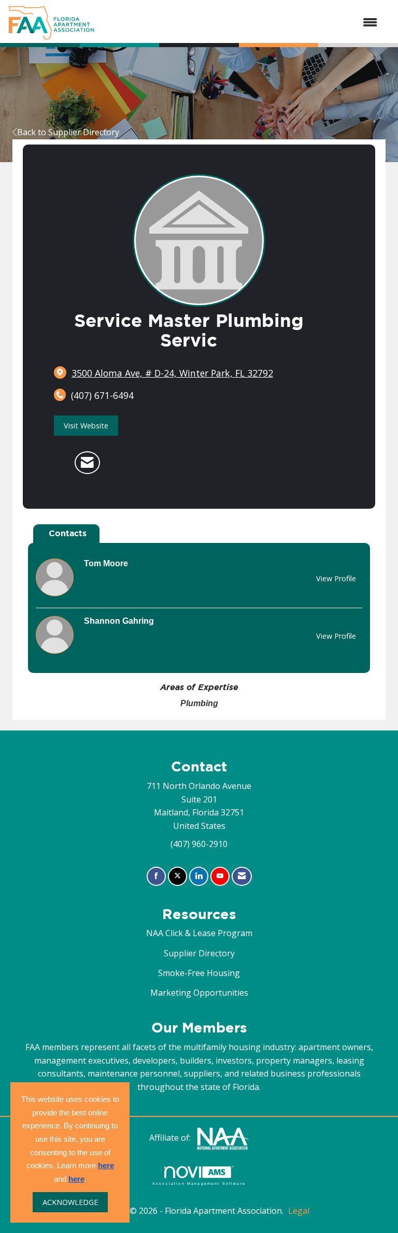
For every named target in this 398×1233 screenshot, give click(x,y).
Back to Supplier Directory (68, 132)
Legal (298, 1210)
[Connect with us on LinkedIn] (198, 876)
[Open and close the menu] (241, 23)
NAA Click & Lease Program (199, 933)
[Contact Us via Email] (242, 876)
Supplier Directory (199, 953)
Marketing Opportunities (199, 992)
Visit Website (86, 426)
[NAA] (223, 1137)
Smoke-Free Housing (199, 973)
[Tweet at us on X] (177, 876)
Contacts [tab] (68, 533)
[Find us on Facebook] (156, 876)
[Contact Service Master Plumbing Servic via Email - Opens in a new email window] (87, 462)
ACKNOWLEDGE (70, 1202)
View (336, 578)
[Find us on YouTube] (220, 876)
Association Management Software (199, 1183)
